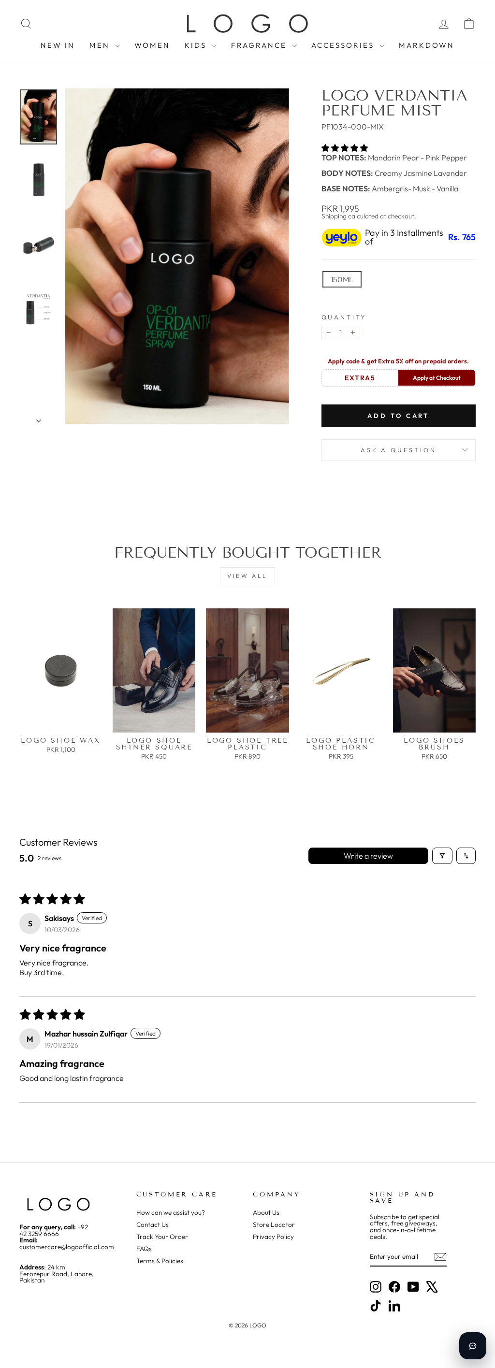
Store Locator (274, 1224)
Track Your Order (162, 1236)
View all (247, 575)
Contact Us (152, 1224)
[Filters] (442, 856)
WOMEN (152, 45)
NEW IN (58, 45)
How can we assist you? (170, 1212)
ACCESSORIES (344, 45)
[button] (344, 148)
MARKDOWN (426, 45)
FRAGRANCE (260, 45)
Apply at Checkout (437, 377)
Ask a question (399, 450)
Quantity (344, 317)
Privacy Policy (273, 1236)
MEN (101, 45)
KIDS (197, 45)
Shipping (334, 216)
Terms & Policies (159, 1260)
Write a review (368, 856)
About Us (266, 1212)
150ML (342, 279)
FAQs (144, 1248)
